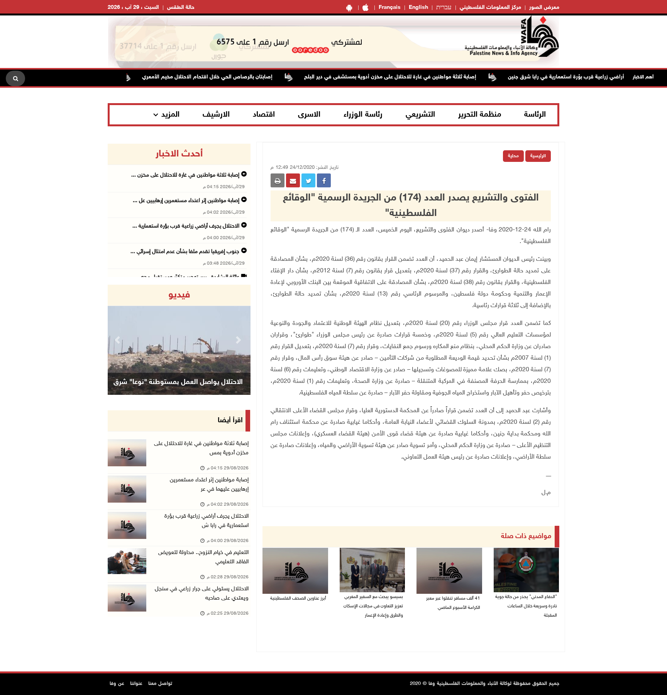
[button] (118, 340)
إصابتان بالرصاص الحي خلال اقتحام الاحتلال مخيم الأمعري (222, 77)
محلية (513, 156)
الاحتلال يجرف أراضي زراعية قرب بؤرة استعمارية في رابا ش (206, 521)
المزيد (170, 114)
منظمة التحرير (479, 114)
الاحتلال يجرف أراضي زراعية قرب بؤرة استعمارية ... (185, 226)
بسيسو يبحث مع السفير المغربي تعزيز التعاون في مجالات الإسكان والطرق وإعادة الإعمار (373, 606)
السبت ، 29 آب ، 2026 (133, 7)
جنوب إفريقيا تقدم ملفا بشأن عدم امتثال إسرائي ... (184, 251)
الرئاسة (535, 114)
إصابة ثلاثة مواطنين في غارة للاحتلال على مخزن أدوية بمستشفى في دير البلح (405, 77)
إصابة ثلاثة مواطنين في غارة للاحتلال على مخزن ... (185, 175)
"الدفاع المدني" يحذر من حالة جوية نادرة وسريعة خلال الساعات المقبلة (526, 606)
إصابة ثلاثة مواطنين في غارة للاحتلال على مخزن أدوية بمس (201, 448)
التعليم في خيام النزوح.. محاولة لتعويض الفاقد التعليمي (203, 557)
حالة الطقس (181, 7)
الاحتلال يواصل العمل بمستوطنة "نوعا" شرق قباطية (178, 392)
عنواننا (136, 684)
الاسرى (309, 114)
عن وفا (117, 684)
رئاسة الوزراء (363, 114)
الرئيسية (538, 156)
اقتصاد (264, 114)
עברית (444, 8)
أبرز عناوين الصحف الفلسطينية (298, 598)
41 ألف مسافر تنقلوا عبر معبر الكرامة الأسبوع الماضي (453, 603)
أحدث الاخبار (179, 154)
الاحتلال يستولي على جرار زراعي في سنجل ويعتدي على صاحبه (202, 594)
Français (390, 7)
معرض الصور (544, 7)
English (418, 7)
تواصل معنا (160, 684)
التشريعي (420, 114)
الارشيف (216, 114)
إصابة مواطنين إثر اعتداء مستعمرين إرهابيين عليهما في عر (209, 485)
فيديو (179, 295)
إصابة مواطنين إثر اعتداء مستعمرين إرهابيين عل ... (186, 200)
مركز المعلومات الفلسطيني (490, 7)
